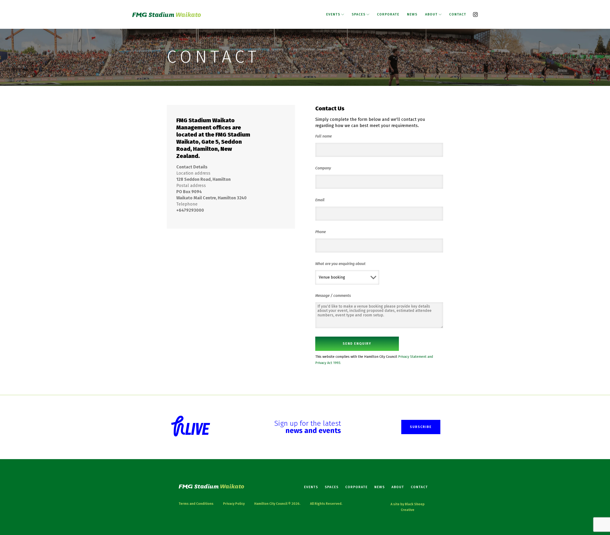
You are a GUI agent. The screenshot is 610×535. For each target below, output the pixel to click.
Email (320, 200)
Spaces (332, 487)
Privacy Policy (234, 504)
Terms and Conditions (196, 504)
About (397, 487)
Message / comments (333, 295)
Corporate (356, 487)
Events (311, 487)
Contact (419, 487)
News (379, 487)
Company (323, 168)
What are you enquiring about (340, 263)
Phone (320, 232)
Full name (323, 136)
